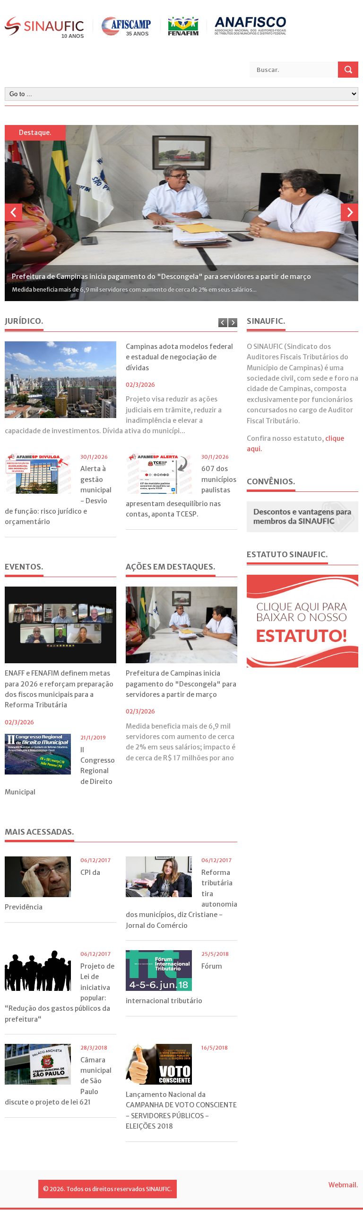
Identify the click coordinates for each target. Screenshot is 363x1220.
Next (349, 212)
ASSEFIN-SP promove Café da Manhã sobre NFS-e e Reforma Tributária (125, 276)
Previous (13, 212)
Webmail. (343, 1185)
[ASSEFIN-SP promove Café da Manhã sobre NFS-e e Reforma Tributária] (181, 213)
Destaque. (35, 132)
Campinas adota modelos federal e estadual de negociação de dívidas (179, 357)
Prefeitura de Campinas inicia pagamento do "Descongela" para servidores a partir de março (181, 684)
